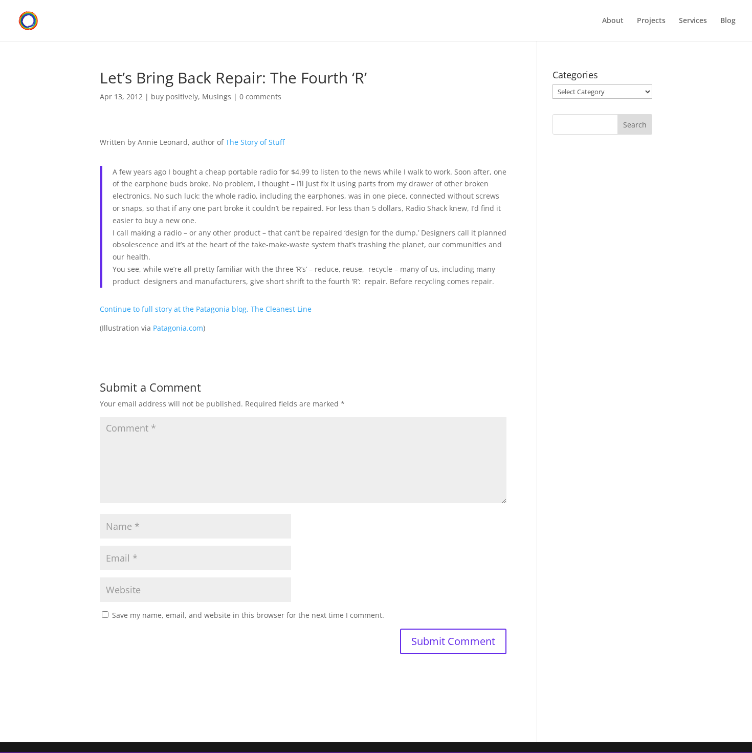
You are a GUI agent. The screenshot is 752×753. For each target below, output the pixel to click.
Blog (728, 21)
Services (693, 21)
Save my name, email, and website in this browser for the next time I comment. (248, 615)
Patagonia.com (178, 328)
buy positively (174, 96)
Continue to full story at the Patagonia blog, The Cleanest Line (206, 309)
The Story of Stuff (255, 142)
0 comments (260, 96)
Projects (651, 21)
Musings (216, 96)
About (613, 21)
